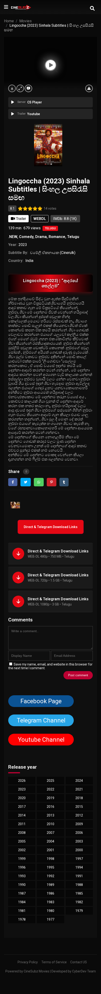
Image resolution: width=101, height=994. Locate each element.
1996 (22, 867)
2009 (79, 824)
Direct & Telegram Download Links (51, 527)
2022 (50, 789)
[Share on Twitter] (25, 482)
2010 (50, 824)
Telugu (50, 228)
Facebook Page (41, 701)
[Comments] (28, 88)
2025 (50, 780)
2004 (50, 841)
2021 (79, 789)
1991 (79, 876)
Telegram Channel (41, 720)
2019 (50, 798)
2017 (22, 807)
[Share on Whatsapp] (39, 482)
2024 (79, 780)
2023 (23, 244)
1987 (22, 893)
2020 (22, 798)
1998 (50, 859)
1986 (50, 893)
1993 (22, 876)
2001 (50, 850)
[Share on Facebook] (12, 482)
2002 (22, 850)
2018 (79, 798)
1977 (50, 919)
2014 (22, 815)
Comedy (26, 236)
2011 (22, 824)
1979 (79, 911)
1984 (22, 902)
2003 (79, 841)
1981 (22, 911)
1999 (22, 859)
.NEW (12, 236)
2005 (22, 841)
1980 (50, 911)
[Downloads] (12, 88)
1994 (79, 867)
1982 (79, 902)
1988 (79, 885)
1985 (79, 893)
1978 (22, 919)
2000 (79, 850)
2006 (79, 833)
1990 (22, 885)
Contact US (78, 962)
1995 (50, 867)
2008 (22, 833)
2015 (79, 807)
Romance (57, 236)
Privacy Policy (28, 962)
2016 (50, 807)
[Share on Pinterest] (51, 482)
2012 (79, 815)
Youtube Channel (41, 739)
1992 (50, 876)
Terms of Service (54, 962)
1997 (79, 859)
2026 (22, 780)
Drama (41, 236)
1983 (50, 902)
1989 (50, 885)
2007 (50, 833)
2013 (50, 815)
